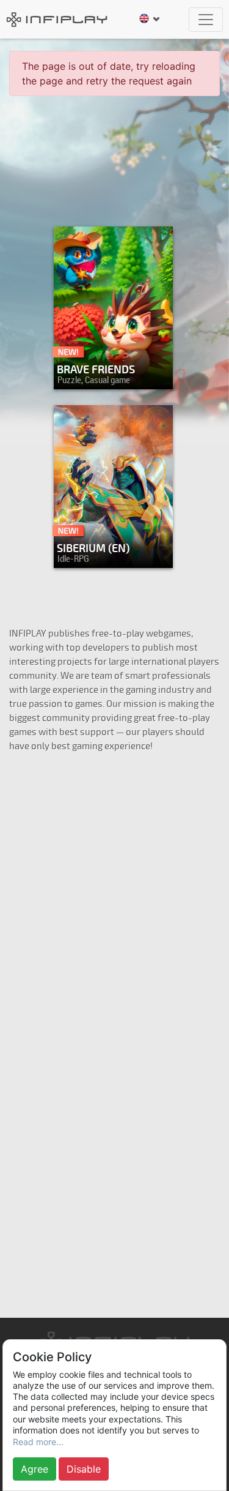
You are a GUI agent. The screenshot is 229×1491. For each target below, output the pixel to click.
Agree (34, 1469)
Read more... (38, 1442)
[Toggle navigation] (206, 19)
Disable (84, 1469)
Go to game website (109, 555)
